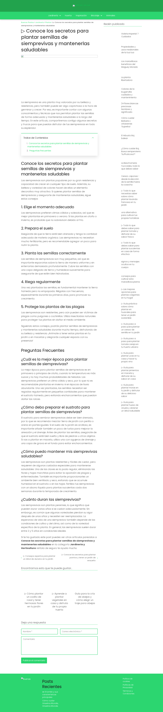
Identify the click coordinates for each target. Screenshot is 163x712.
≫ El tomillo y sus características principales (50, 694)
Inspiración (81, 15)
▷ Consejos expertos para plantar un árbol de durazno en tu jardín (39, 557)
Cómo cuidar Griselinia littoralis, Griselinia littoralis (50, 703)
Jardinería (53, 15)
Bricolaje (95, 15)
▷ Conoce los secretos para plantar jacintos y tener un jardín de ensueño (79, 557)
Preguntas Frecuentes (40, 150)
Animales (110, 15)
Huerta (68, 15)
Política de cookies (127, 680)
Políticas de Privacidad (128, 686)
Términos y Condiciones (128, 692)
